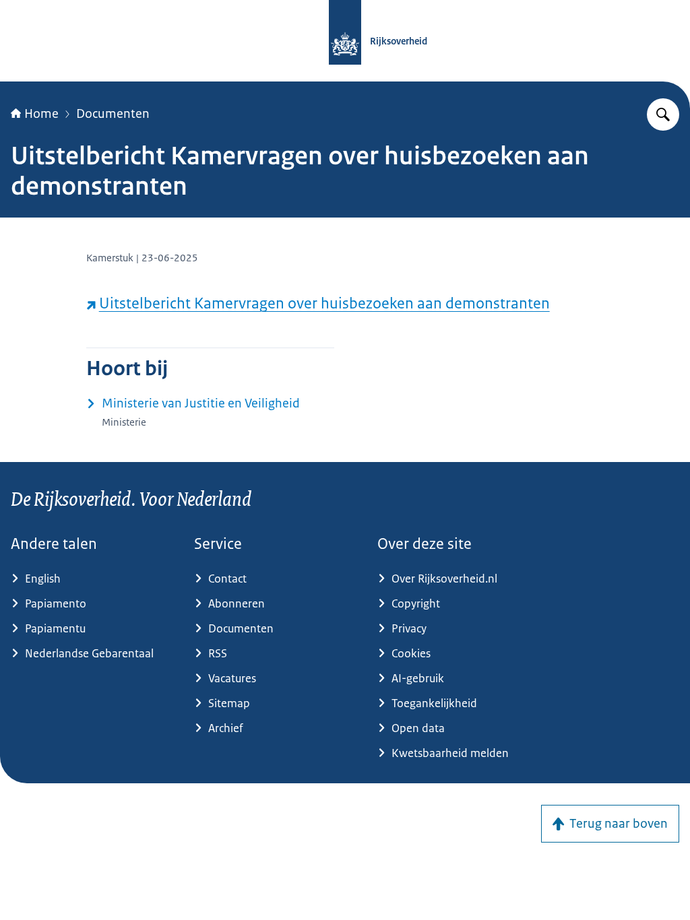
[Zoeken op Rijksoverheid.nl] (663, 114)
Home (41, 114)
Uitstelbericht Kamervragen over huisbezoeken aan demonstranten (324, 303)
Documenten (113, 114)
